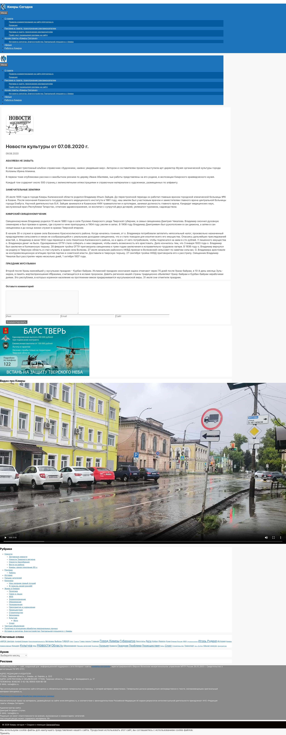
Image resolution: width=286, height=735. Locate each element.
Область (57, 645)
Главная (95, 641)
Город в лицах (15, 594)
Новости (8, 554)
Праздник (123, 645)
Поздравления (15, 604)
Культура (13, 618)
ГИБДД (65, 641)
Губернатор (127, 641)
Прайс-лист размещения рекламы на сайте (28, 35)
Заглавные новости (18, 557)
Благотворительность (37, 641)
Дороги (161, 641)
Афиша (8, 45)
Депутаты (140, 641)
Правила (113, 646)
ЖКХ (11, 596)
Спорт (12, 623)
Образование (15, 602)
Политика (13, 591)
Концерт (16, 646)
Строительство (16, 612)
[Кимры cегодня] (16, 9)
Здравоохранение (17, 599)
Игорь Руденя (207, 641)
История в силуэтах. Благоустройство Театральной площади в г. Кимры (41, 42)
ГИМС (71, 641)
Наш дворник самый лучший (22, 583)
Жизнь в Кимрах (12, 588)
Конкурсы (8, 581)
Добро (155, 641)
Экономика (14, 615)
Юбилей (206, 646)
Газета (76, 641)
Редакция (13, 25)
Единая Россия (177, 641)
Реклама (8, 570)
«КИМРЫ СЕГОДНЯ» (100, 666)
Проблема (135, 645)
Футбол (200, 646)
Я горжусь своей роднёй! (20, 586)
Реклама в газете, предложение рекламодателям (30, 28)
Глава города (85, 641)
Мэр (34, 646)
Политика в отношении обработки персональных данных (31, 628)
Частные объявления (14, 626)
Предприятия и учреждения (22, 607)
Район (162, 646)
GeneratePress (53, 725)
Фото (15, 620)
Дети (148, 641)
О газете (8, 18)
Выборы (58, 641)
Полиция (104, 645)
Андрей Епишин (21, 641)
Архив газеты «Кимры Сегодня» (21, 38)
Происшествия (16, 610)
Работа (12, 573)
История (8, 575)
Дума (168, 641)
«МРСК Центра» (7, 641)
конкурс (213, 646)
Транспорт (189, 646)
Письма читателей (13, 578)
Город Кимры (109, 641)
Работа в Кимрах (13, 48)
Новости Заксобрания (19, 562)
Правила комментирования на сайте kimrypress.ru (31, 22)
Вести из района (16, 565)
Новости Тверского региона (22, 559)
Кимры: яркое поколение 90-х (23, 567)
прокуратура (222, 646)
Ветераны (49, 641)
